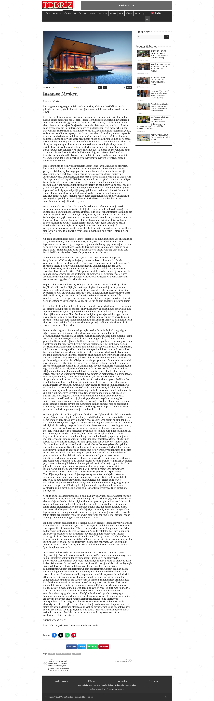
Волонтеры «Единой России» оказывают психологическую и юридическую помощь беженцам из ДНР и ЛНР (59, 664)
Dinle (129, 88)
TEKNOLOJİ (140, 13)
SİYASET (93, 13)
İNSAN (52, 654)
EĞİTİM (129, 13)
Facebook (71, 646)
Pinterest (103, 646)
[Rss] (166, 696)
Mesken (77, 654)
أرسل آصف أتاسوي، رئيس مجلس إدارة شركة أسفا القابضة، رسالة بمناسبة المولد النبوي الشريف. (160, 94)
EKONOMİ (57, 13)
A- (105, 88)
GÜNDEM (67, 13)
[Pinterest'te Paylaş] (73, 635)
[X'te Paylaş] (60, 635)
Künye (91, 681)
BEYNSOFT (119, 689)
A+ (100, 88)
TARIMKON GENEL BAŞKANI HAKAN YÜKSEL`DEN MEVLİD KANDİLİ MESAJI (160, 54)
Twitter (81, 646)
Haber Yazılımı (96, 689)
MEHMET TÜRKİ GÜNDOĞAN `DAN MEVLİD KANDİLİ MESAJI (158, 81)
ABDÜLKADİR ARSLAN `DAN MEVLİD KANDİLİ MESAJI (160, 137)
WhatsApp (92, 646)
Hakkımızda (61, 681)
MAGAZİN (103, 13)
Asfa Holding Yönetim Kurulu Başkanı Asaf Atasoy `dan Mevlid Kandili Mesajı (160, 107)
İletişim (153, 681)
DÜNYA (47, 13)
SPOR (121, 13)
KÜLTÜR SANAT (80, 13)
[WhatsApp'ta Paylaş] (67, 635)
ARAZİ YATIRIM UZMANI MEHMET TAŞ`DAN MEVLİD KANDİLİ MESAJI (160, 67)
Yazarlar (122, 681)
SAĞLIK (113, 13)
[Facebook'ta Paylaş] (54, 635)
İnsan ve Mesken (63, 654)
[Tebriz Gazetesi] (57, 4)
